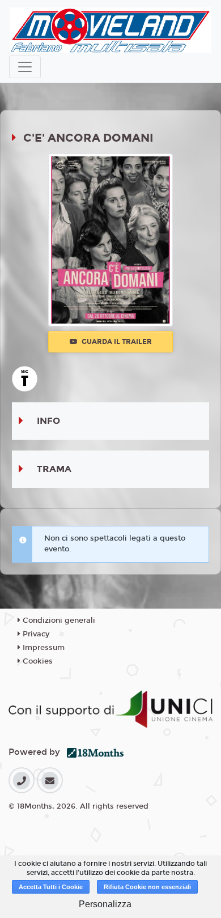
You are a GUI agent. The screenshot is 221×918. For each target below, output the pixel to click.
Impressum (42, 647)
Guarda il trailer (116, 342)
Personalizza (105, 904)
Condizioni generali (57, 620)
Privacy (34, 634)
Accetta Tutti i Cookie (51, 886)
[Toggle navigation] (25, 67)
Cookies (36, 661)
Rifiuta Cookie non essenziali (147, 886)
